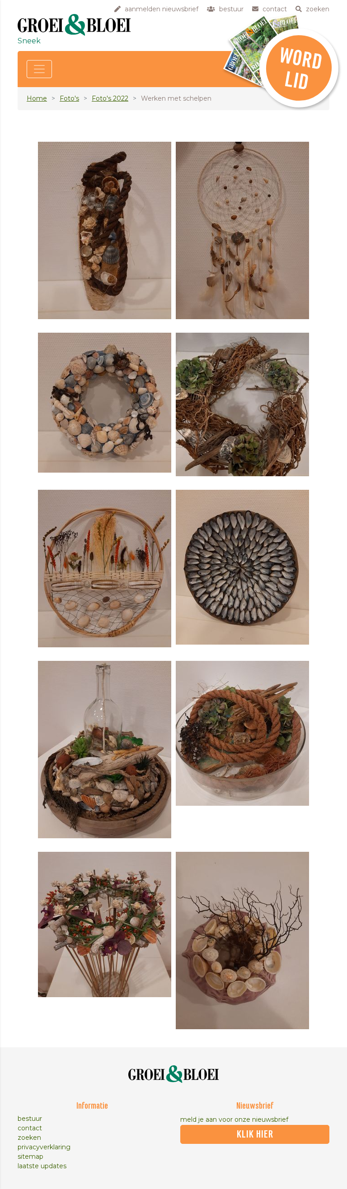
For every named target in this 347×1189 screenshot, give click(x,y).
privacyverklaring (44, 1147)
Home (37, 98)
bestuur (30, 1119)
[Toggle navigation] (39, 69)
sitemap (30, 1156)
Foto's (69, 98)
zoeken (29, 1137)
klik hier (255, 1134)
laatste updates (42, 1166)
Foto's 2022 (110, 98)
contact (30, 1128)
